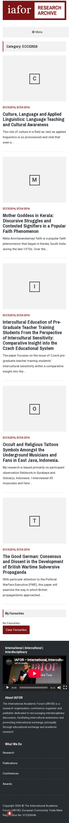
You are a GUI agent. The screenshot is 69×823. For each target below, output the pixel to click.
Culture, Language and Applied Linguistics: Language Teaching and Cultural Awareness (33, 119)
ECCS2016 (9, 107)
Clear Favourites (16, 630)
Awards (7, 784)
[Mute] (59, 687)
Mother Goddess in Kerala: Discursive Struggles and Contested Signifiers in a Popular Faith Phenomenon (34, 223)
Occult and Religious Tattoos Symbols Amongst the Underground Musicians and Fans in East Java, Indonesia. (31, 452)
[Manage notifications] (10, 813)
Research (8, 752)
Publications (10, 763)
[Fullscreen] (65, 687)
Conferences (11, 773)
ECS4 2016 (23, 107)
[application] (34, 673)
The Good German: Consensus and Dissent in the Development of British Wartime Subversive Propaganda (33, 564)
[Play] (7, 687)
